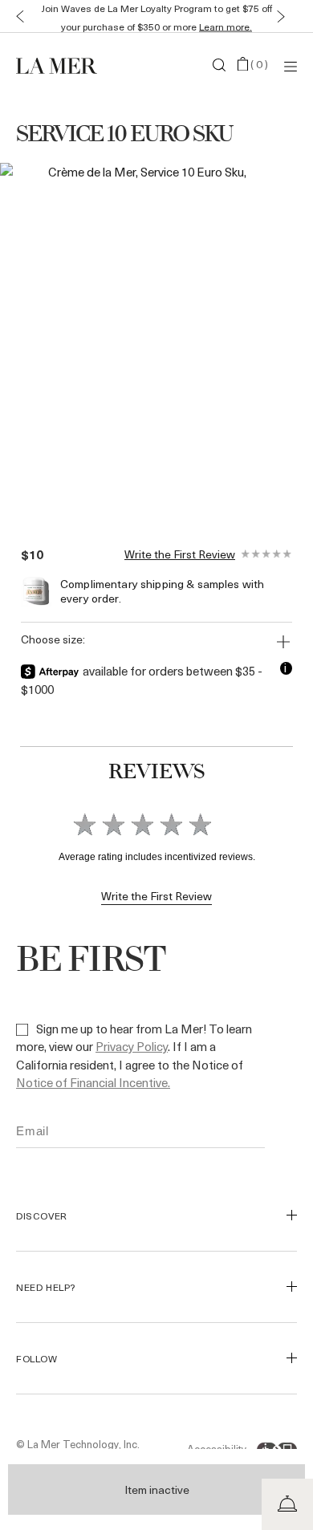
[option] (140, 338)
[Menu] (290, 65)
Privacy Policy (132, 1046)
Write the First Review (179, 554)
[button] (16, 16)
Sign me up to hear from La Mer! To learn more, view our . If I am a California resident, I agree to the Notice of (134, 1056)
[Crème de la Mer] (63, 65)
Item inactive (156, 1489)
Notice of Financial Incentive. (93, 1082)
